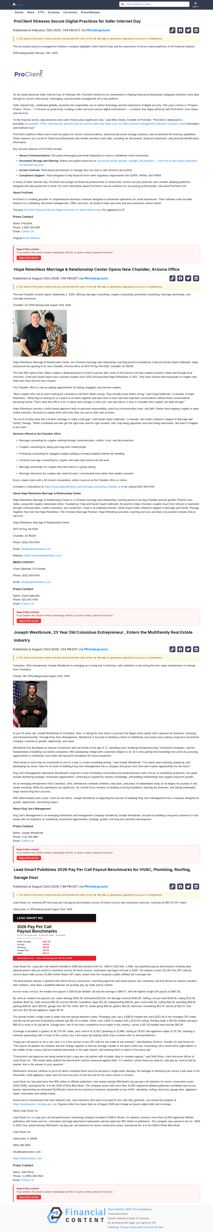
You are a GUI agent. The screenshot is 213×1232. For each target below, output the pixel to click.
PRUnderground (98, 30)
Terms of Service (153, 1227)
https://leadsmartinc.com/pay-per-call (34, 1104)
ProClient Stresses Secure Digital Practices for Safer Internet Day (62, 209)
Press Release (31, 238)
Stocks (19, 12)
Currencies (70, 12)
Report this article (29, 258)
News (30, 12)
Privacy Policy (128, 1227)
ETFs (41, 12)
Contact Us (27, 231)
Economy (54, 12)
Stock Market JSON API (122, 1209)
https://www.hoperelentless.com (42, 555)
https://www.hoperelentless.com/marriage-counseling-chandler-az (82, 486)
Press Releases (90, 12)
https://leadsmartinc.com (27, 1158)
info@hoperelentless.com (36, 549)
